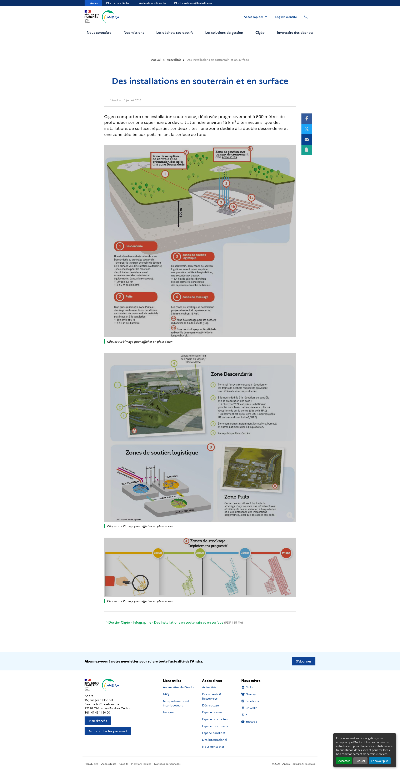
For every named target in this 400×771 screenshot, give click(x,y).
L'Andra (93, 3)
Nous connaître (99, 32)
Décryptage (210, 705)
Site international (214, 739)
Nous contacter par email (108, 731)
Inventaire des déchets (295, 32)
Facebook (252, 701)
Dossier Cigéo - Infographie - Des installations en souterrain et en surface (175, 622)
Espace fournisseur (215, 726)
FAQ (166, 694)
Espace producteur (215, 719)
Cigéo (260, 32)
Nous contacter (213, 746)
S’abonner (303, 661)
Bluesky (250, 694)
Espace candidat (213, 733)
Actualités (174, 59)
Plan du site (91, 763)
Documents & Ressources (211, 696)
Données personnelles (167, 763)
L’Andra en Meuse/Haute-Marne (193, 3)
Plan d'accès (98, 721)
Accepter (344, 760)
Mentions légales (141, 763)
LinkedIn (251, 708)
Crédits (123, 763)
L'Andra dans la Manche (152, 3)
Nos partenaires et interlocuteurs (176, 703)
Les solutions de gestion (224, 32)
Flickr (249, 687)
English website (286, 17)
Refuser (360, 760)
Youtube (251, 721)
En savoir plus (379, 760)
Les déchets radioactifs (174, 32)
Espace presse (212, 712)
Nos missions (134, 32)
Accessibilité (108, 763)
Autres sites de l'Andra (179, 687)
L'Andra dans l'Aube (117, 3)
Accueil (156, 59)
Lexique (168, 712)
